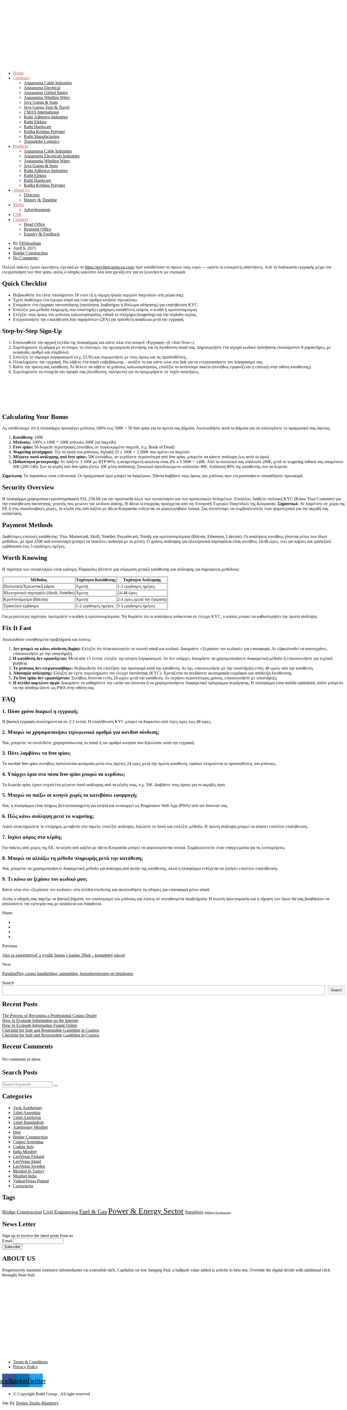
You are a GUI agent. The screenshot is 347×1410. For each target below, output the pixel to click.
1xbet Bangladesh (28, 1122)
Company (21, 78)
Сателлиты (23, 1185)
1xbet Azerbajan (27, 1117)
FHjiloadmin (30, 243)
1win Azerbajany (27, 1107)
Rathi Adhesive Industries (46, 117)
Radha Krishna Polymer (44, 131)
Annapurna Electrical (42, 87)
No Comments (25, 258)
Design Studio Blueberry (37, 1403)
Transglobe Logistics (41, 141)
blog (17, 1132)
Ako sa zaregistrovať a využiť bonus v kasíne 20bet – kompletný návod (63, 955)
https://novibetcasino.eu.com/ (109, 267)
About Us (21, 190)
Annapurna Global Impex (46, 92)
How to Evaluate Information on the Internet (40, 1020)
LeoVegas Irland (27, 1161)
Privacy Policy (25, 1366)
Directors (32, 195)
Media (18, 204)
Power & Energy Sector (146, 1210)
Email (7, 1240)
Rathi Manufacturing (41, 136)
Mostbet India (25, 1176)
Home (18, 73)
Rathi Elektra (35, 122)
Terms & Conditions (30, 1362)
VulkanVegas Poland (31, 1181)
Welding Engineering (217, 1212)
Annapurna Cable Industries (48, 82)
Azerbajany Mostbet (30, 1127)
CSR (17, 214)
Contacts (20, 219)
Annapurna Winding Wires (47, 97)
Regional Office (37, 229)
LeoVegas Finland (28, 1156)
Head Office (34, 224)
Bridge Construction (30, 253)
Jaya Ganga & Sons (41, 102)
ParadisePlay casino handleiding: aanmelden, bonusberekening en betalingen (67, 973)
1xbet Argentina (26, 1112)
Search (8, 982)
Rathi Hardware (37, 126)
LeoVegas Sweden (29, 1166)
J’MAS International (41, 112)
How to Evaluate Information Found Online (39, 1025)
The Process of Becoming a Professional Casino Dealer (49, 1015)
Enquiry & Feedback (42, 234)
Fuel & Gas (93, 1211)
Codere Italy (23, 1146)
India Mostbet (25, 1151)
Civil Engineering (60, 1212)
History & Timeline (40, 200)
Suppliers (194, 1212)
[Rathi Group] (173, 21)
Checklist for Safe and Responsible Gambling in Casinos (50, 1030)
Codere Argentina (28, 1142)
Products (20, 146)
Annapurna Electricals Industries (51, 156)
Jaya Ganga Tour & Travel (46, 107)
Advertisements (37, 209)
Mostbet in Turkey (28, 1171)
